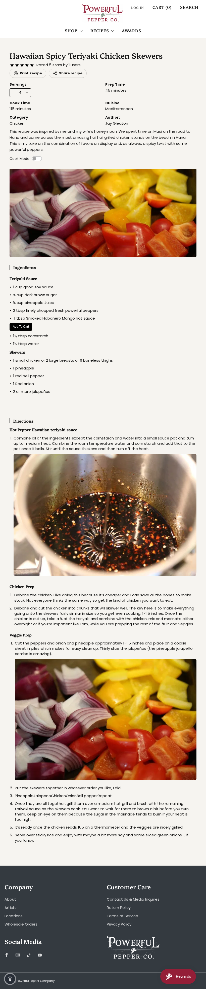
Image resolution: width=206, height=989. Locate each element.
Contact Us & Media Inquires (133, 899)
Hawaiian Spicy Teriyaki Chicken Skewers (86, 55)
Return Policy (119, 907)
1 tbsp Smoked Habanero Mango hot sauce (54, 318)
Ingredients (24, 267)
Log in (137, 7)
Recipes (99, 30)
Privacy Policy (119, 924)
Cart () (162, 7)
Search (189, 7)
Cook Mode (19, 158)
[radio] (12, 65)
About (10, 899)
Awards (131, 30)
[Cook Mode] (37, 158)
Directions (23, 421)
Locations (14, 915)
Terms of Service (122, 915)
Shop (71, 30)
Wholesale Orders (21, 924)
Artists (11, 907)
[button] (10, 979)
